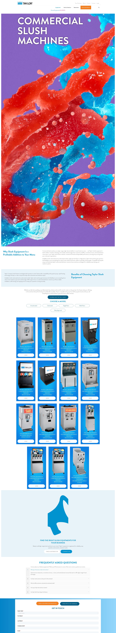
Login (98, 3)
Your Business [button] (78, 3)
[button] (58, 7)
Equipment (57, 10)
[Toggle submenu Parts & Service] (71, 7)
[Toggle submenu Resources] (79, 7)
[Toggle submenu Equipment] (100, 4)
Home (52, 10)
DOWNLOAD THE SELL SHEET (58, 297)
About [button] (84, 3)
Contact (93, 3)
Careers (88, 3)
